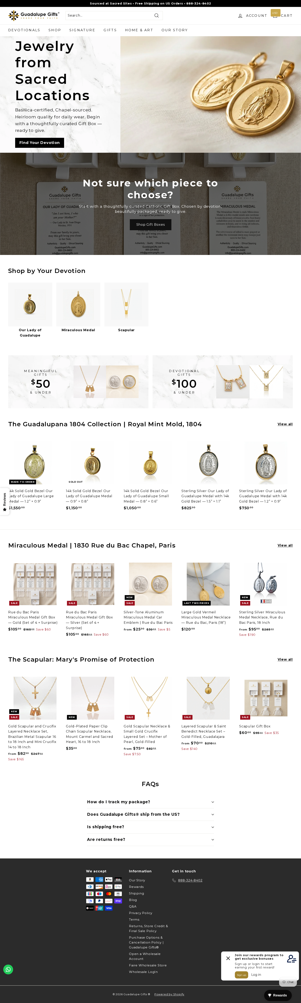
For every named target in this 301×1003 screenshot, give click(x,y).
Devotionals (24, 30)
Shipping (136, 893)
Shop (55, 30)
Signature (82, 30)
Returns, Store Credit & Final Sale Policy (148, 928)
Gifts (110, 30)
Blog (133, 900)
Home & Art (139, 30)
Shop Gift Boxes (150, 225)
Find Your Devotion (39, 142)
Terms (134, 919)
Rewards (136, 887)
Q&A (132, 906)
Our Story (175, 30)
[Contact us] (8, 969)
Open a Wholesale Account (145, 956)
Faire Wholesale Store (148, 965)
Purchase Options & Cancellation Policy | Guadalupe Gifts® (146, 942)
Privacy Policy (140, 913)
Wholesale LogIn (143, 972)
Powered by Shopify (169, 994)
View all (285, 424)
